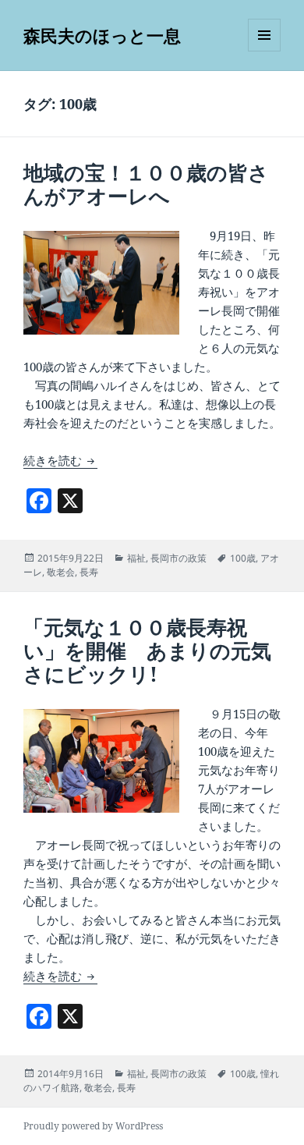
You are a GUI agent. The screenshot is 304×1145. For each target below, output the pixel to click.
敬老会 (61, 572)
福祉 (136, 558)
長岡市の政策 (178, 558)
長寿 (89, 572)
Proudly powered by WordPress (93, 1126)
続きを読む (60, 460)
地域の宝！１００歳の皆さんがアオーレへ (146, 184)
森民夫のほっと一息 (102, 35)
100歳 (243, 558)
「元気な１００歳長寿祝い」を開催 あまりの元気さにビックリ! (147, 650)
